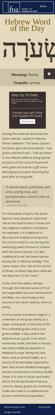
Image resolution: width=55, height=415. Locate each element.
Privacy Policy (44, 407)
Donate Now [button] (27, 121)
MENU (43, 6)
